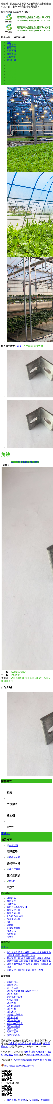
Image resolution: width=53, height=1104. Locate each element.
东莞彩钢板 (12, 1000)
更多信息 (25, 462)
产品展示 (11, 45)
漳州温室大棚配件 (34, 678)
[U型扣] (11, 881)
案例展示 (11, 901)
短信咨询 (22, 1100)
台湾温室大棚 (13, 919)
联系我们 (11, 60)
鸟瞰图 (10, 925)
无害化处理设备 (15, 997)
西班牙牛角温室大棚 (17, 907)
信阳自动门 (12, 1032)
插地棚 (10, 937)
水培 (9, 922)
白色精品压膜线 (19, 672)
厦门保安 (11, 1008)
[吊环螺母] (12, 845)
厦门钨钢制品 (13, 1026)
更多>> (5, 833)
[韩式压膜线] (13, 869)
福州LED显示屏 (15, 1023)
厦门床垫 (11, 1011)
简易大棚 (36, 1043)
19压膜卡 (15, 675)
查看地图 (45, 1100)
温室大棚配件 (17, 678)
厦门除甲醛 (12, 1017)
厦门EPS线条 (13, 1035)
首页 (9, 42)
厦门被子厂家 (13, 1020)
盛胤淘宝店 (12, 985)
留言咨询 (15, 462)
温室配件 (38, 346)
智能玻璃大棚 (13, 913)
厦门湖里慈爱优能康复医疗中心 (22, 991)
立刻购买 (34, 462)
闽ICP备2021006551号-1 (38, 1054)
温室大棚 (11, 1003)
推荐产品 (11, 904)
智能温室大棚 (13, 910)
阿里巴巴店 (12, 982)
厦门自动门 (12, 1029)
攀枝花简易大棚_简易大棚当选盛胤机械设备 (29, 961)
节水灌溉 (11, 934)
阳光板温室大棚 (15, 916)
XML (16, 1054)
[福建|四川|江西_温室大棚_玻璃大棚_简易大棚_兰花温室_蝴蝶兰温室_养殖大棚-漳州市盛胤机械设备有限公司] (27, 32)
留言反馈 (11, 54)
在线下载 (11, 57)
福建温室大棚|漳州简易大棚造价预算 (25, 970)
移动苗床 (11, 931)
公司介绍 (11, 51)
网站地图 (8, 1054)
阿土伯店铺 (12, 988)
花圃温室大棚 (13, 928)
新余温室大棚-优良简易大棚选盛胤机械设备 (28, 958)
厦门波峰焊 (12, 994)
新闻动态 (11, 48)
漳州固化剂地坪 (15, 1014)
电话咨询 (11, 1100)
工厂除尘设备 (13, 1006)
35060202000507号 (19, 1066)
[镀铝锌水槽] (13, 857)
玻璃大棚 (8, 681)
